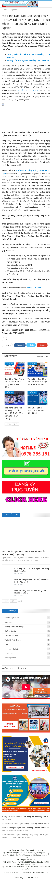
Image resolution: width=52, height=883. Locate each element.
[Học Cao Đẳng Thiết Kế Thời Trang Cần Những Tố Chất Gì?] (7, 593)
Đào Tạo (8, 622)
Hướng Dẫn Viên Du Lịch (14, 627)
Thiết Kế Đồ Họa (11, 635)
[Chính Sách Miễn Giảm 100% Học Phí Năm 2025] (37, 398)
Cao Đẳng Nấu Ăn (12, 618)
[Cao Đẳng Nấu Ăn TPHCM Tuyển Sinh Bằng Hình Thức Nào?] (7, 572)
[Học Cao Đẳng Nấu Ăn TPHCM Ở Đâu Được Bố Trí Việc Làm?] (7, 583)
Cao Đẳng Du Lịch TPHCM (26, 877)
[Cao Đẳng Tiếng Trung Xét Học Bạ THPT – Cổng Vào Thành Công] (14, 369)
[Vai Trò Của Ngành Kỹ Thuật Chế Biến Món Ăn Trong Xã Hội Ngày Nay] (26, 534)
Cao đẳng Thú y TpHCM (27, 90)
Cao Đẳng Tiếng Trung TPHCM (32, 834)
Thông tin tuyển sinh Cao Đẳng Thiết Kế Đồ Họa (27, 828)
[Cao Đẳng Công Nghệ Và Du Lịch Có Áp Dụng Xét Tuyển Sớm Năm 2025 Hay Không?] (14, 398)
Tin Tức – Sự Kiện (12, 649)
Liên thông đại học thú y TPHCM (35, 817)
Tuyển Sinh (9, 363)
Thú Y (7, 644)
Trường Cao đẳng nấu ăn (33, 823)
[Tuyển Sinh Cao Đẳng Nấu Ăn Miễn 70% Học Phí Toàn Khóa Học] (37, 369)
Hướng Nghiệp (10, 631)
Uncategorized (10, 658)
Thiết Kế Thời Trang (13, 640)
